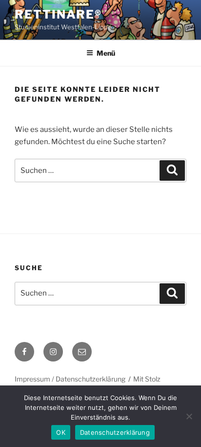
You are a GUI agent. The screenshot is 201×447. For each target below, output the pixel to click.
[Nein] (189, 416)
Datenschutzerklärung (115, 432)
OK (60, 432)
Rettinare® (58, 14)
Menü (106, 53)
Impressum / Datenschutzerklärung (70, 379)
